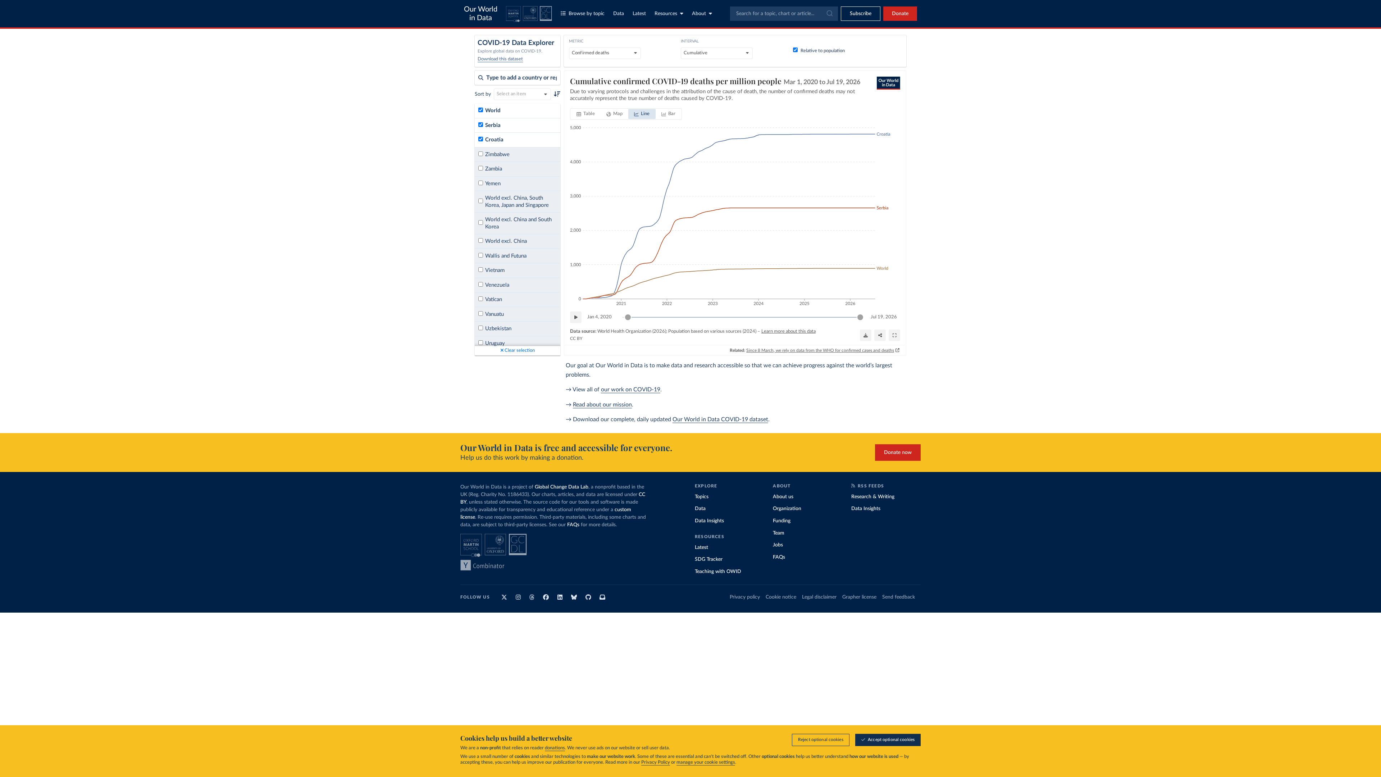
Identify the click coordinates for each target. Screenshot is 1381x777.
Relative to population (823, 51)
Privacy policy (745, 597)
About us (783, 496)
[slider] (628, 317)
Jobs (778, 544)
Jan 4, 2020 (599, 317)
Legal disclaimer (819, 597)
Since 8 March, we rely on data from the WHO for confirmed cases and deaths (820, 350)
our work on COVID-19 (630, 389)
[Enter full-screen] (894, 335)
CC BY (576, 338)
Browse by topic (587, 13)
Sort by (483, 94)
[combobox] (784, 13)
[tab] (586, 114)
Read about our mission (602, 405)
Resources (666, 13)
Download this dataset (500, 59)
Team (778, 533)
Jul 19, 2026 (884, 317)
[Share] (880, 335)
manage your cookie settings (705, 762)
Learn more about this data (788, 331)
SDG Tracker (709, 559)
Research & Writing (872, 496)
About (699, 13)
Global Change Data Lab (561, 487)
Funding (781, 520)
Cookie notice (781, 597)
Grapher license (859, 597)
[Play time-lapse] (576, 317)
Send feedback (898, 597)
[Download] (865, 335)
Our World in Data (480, 14)
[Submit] (829, 14)
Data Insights (709, 520)
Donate (900, 13)
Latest (639, 13)
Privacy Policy (655, 762)
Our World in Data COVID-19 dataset (720, 419)
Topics (701, 496)
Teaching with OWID (718, 571)
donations (555, 748)
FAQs (573, 524)
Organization (787, 508)
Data (618, 13)
